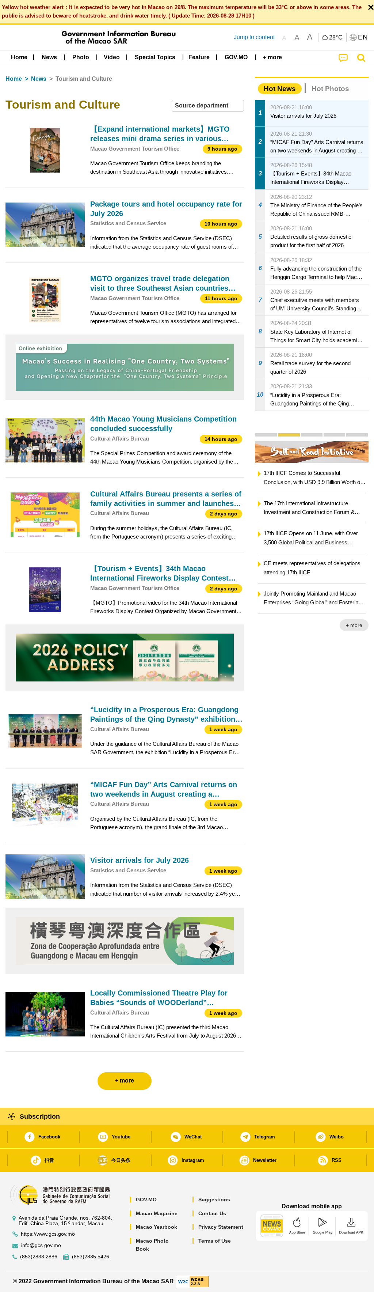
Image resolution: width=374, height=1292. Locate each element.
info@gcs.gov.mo (41, 1245)
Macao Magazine (157, 1213)
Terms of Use (214, 1241)
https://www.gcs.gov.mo (48, 1234)
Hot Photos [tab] (330, 88)
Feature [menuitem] (199, 57)
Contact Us (212, 1213)
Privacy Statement (220, 1227)
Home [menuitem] (19, 57)
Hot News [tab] (280, 88)
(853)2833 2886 (38, 1256)
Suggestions (214, 1199)
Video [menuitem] (112, 57)
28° (336, 38)
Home (13, 79)
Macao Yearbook (156, 1227)
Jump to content (254, 37)
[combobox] (208, 106)
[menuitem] (49, 57)
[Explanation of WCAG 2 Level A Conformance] (193, 1281)
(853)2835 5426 (90, 1256)
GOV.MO (146, 1199)
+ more (354, 625)
